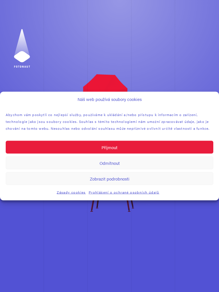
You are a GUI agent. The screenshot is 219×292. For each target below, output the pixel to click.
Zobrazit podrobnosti (109, 178)
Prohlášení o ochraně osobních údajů (124, 192)
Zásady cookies (71, 192)
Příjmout (109, 147)
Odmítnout (110, 163)
